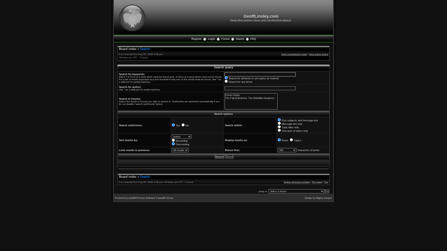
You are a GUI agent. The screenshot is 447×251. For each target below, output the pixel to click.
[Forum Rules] (251, 95)
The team (317, 182)
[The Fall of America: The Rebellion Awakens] (251, 98)
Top (326, 182)
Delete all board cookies (297, 182)
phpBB (132, 198)
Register (196, 38)
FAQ (253, 38)
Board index (127, 49)
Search (240, 38)
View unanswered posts (294, 54)
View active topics (318, 54)
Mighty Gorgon (324, 198)
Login (211, 38)
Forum (225, 38)
